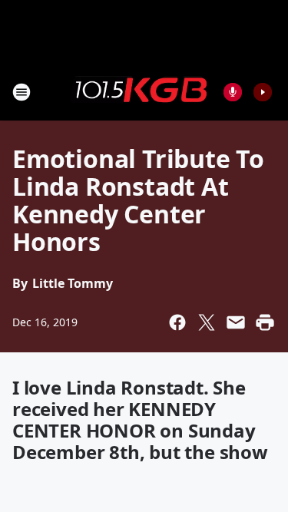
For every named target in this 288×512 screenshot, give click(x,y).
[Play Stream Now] (262, 92)
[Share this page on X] (206, 322)
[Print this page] (265, 322)
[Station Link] (139, 91)
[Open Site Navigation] (21, 92)
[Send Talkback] (232, 92)
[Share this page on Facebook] (177, 322)
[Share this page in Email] (236, 322)
